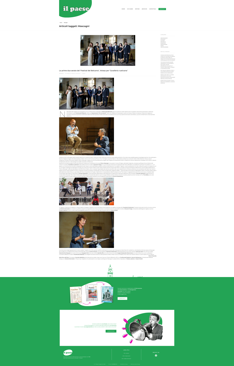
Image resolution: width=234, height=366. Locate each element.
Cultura (83, 73)
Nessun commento (76, 73)
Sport (162, 45)
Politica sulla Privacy (135, 364)
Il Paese (68, 73)
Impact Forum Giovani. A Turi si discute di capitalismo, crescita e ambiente (168, 81)
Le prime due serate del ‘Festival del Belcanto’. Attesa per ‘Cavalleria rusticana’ (93, 71)
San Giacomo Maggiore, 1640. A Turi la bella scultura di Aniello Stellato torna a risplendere (167, 71)
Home (61, 22)
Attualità (163, 39)
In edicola (163, 43)
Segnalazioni (164, 44)
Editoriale (163, 41)
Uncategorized (164, 47)
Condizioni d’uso (124, 364)
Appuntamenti (164, 38)
